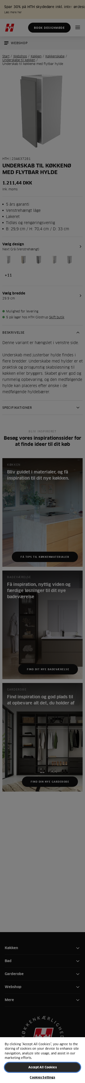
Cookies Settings (42, 1077)
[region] (42, 1060)
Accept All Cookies (42, 1067)
